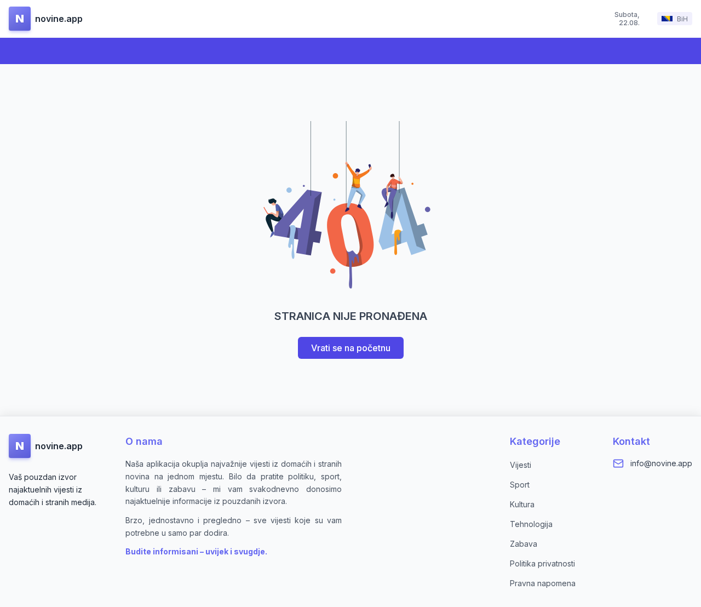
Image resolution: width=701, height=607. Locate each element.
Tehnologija (531, 524)
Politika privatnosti (542, 563)
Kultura (522, 504)
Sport (520, 484)
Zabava (523, 543)
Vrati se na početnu (350, 347)
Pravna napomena (543, 583)
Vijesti (520, 464)
